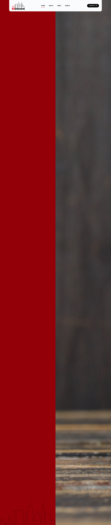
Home (43, 6)
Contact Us (93, 6)
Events (67, 6)
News (59, 6)
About (51, 6)
